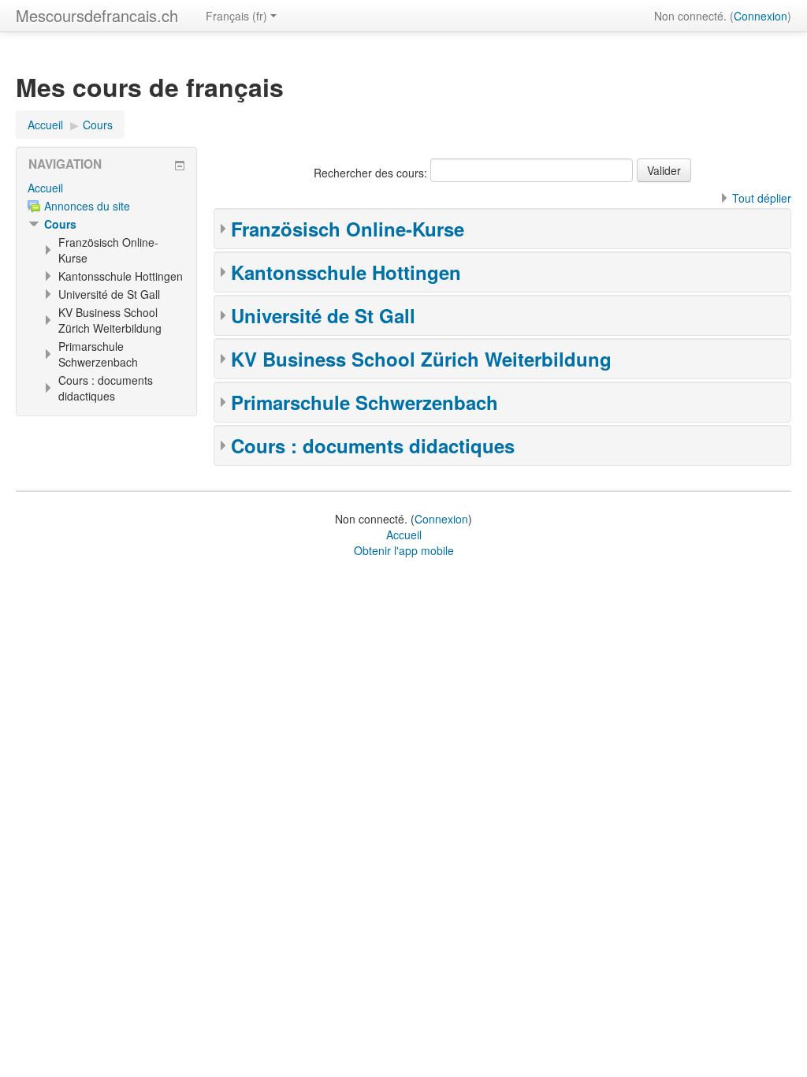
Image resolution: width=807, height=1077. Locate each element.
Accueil (45, 188)
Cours (60, 224)
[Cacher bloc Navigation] (179, 165)
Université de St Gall (323, 315)
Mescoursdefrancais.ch (97, 15)
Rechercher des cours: (372, 173)
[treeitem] (106, 188)
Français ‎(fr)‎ (236, 16)
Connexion (760, 16)
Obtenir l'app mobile (404, 550)
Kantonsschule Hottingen (346, 272)
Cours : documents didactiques (373, 445)
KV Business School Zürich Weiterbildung (421, 358)
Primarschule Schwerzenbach (364, 402)
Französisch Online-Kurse (347, 228)
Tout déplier (761, 198)
